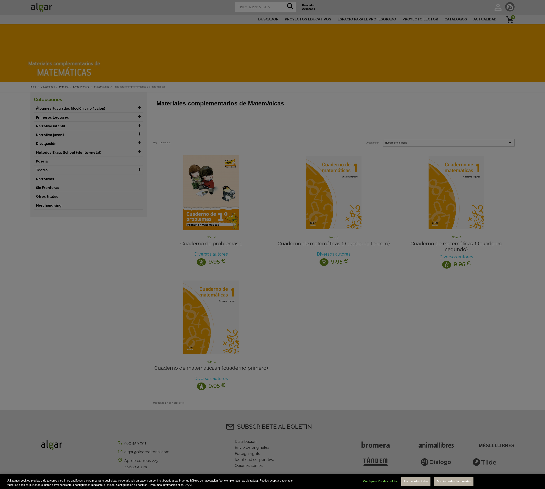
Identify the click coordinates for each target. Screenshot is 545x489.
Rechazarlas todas (416, 481)
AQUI (188, 484)
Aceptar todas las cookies (453, 481)
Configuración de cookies (380, 481)
